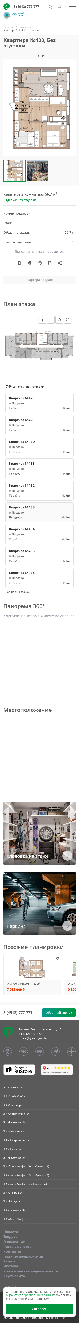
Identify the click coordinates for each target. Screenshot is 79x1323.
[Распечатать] (40, 263)
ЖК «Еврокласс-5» (14, 1157)
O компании (14, 1241)
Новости (10, 1231)
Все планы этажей (18, 592)
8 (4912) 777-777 (26, 6)
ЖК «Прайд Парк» (14, 1149)
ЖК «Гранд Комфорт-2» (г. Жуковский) (26, 1175)
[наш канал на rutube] (39, 1051)
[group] (39, 107)
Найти (66, 408)
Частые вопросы (17, 1246)
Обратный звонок (59, 1013)
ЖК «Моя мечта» (13, 1131)
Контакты (12, 1251)
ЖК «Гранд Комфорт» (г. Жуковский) (25, 1184)
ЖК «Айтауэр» (11, 1201)
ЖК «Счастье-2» (13, 1193)
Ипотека (10, 1266)
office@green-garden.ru (35, 1038)
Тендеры (11, 1236)
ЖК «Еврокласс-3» (14, 1210)
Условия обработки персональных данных (34, 1318)
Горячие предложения (23, 1256)
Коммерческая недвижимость (30, 1271)
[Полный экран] (67, 320)
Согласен (39, 1308)
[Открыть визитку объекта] (19, 263)
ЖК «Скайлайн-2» (14, 1096)
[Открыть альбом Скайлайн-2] (50, 263)
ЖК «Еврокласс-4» (14, 1122)
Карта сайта (14, 1276)
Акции (9, 1261)
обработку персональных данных (30, 1295)
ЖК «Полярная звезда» (17, 1140)
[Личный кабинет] (59, 6)
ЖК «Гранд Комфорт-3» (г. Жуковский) (26, 1166)
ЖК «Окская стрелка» (16, 1114)
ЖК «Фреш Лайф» (14, 1219)
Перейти (15, 408)
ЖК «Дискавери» (13, 1105)
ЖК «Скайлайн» (13, 1087)
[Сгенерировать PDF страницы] (29, 263)
